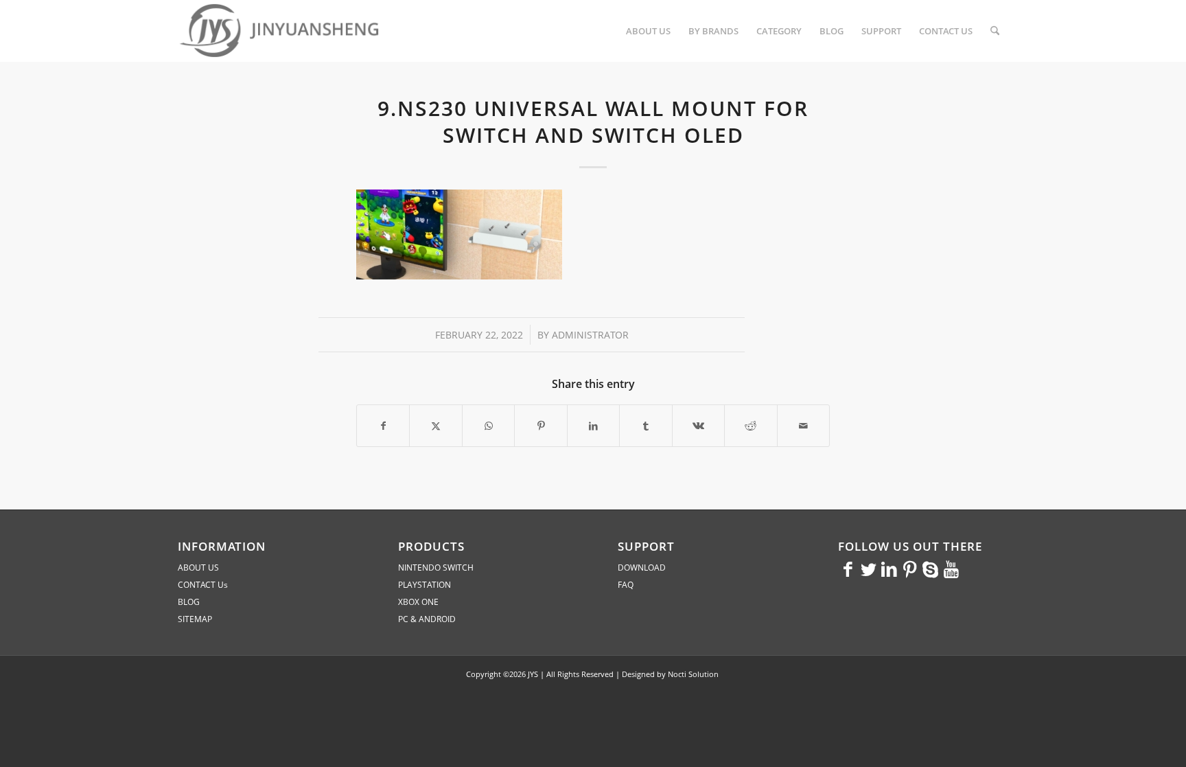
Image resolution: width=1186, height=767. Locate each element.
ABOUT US (198, 567)
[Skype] (930, 568)
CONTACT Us (203, 585)
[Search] (994, 31)
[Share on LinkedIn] (593, 425)
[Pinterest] (910, 568)
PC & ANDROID (427, 619)
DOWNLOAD (642, 567)
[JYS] (281, 31)
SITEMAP (195, 619)
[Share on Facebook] (383, 425)
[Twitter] (869, 568)
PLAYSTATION (424, 585)
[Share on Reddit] (750, 425)
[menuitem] (648, 31)
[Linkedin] (889, 568)
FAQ (625, 585)
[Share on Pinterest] (540, 425)
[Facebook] (848, 568)
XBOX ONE (418, 602)
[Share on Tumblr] (645, 425)
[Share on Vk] (698, 425)
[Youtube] (951, 568)
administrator (590, 334)
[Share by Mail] (804, 425)
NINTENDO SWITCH (436, 567)
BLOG (189, 602)
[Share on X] (435, 425)
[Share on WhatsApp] (488, 425)
